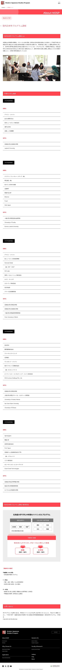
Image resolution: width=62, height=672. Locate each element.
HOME (3, 7)
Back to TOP (7, 18)
